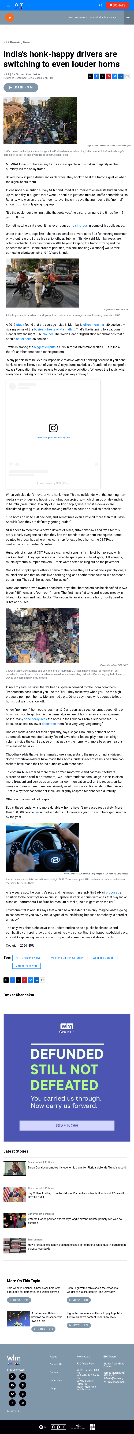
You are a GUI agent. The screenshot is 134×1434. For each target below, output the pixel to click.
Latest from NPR (26, 965)
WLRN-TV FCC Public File (88, 1371)
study (20, 324)
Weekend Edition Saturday (67, 957)
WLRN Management (114, 1382)
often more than (94, 324)
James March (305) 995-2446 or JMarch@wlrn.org (114, 1375)
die (37, 812)
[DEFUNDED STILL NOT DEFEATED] (67, 1078)
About (53, 1356)
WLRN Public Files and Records (86, 1388)
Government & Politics (41, 1162)
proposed (112, 892)
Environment (35, 1239)
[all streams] (129, 18)
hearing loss (79, 225)
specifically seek (35, 719)
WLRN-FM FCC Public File (88, 1377)
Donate (54, 1372)
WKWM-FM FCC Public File (85, 1382)
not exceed (24, 339)
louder (48, 334)
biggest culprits (45, 347)
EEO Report (109, 1356)
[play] (9, 18)
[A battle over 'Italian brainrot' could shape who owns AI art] (18, 1318)
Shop (53, 1388)
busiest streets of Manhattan (54, 329)
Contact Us (56, 1364)
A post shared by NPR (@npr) (53, 483)
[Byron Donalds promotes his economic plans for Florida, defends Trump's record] (14, 1168)
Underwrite (56, 1380)
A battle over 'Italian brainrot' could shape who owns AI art (46, 1317)
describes (49, 724)
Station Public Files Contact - (113, 1365)
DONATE (119, 5)
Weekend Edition (103, 957)
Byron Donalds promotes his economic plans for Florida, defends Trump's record (77, 1167)
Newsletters (83, 1356)
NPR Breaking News (17, 42)
